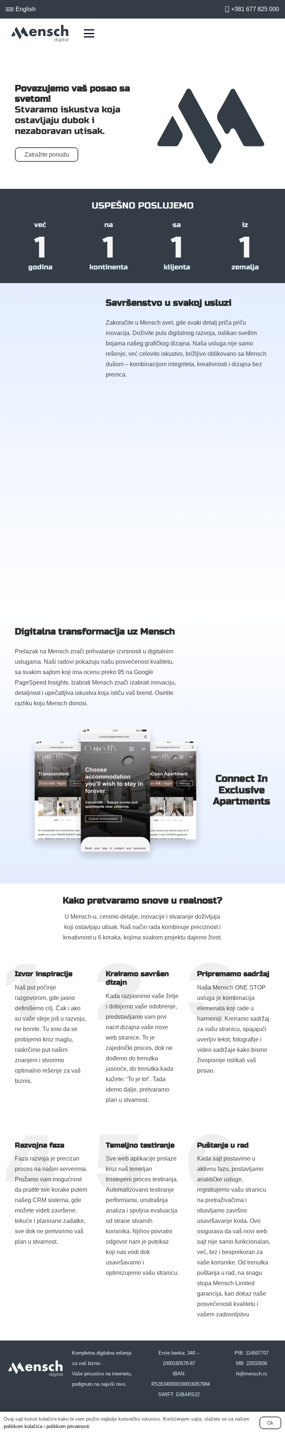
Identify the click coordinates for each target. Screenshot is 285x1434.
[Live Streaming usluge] (207, 446)
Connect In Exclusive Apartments (241, 790)
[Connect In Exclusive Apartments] (115, 794)
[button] (89, 33)
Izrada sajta (48, 520)
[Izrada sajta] (77, 446)
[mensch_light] (35, 1369)
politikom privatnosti (67, 1426)
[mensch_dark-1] (40, 33)
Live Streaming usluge (197, 520)
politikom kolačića (23, 1426)
